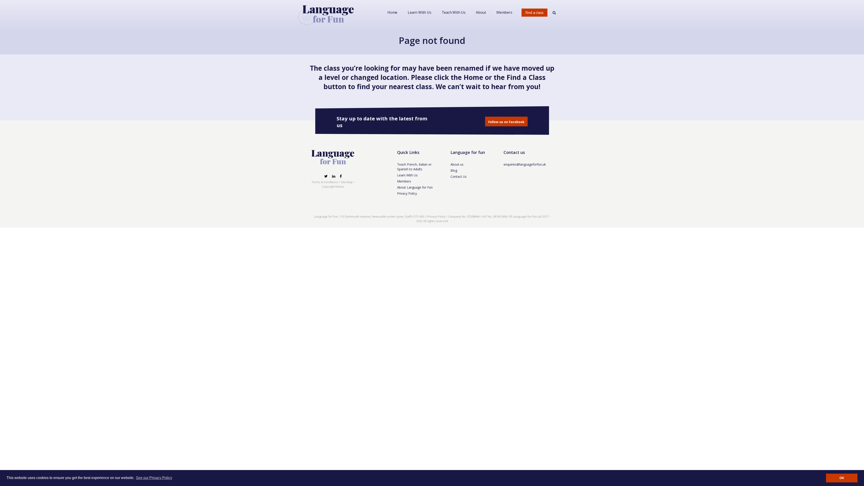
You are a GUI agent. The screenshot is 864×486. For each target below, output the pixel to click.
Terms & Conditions (325, 182)
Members (504, 12)
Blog (453, 170)
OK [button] (841, 478)
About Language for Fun (415, 187)
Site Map (347, 182)
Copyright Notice (333, 186)
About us (457, 164)
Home (392, 12)
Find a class (534, 12)
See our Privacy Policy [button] (154, 478)
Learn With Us (419, 12)
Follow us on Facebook (506, 122)
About (481, 12)
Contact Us (458, 176)
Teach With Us (454, 12)
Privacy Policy (407, 193)
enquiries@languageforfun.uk (525, 164)
